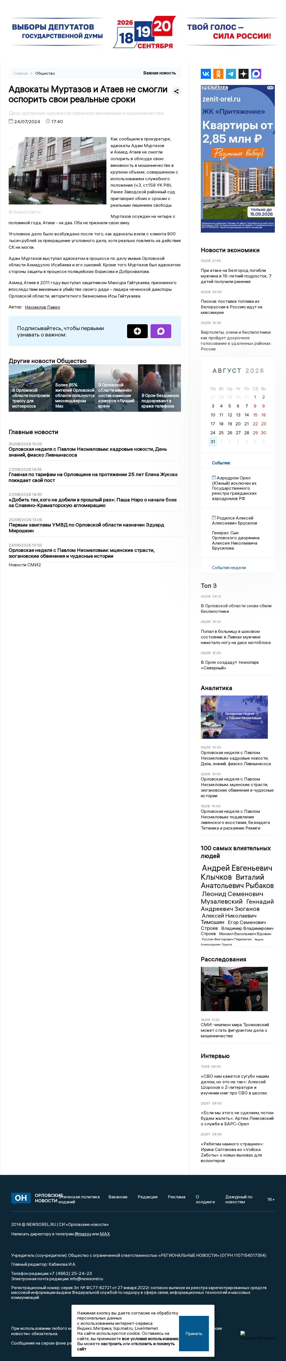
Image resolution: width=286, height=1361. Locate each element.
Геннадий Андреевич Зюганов (237, 905)
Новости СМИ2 (25, 564)
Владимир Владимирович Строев (237, 930)
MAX (105, 1233)
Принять (193, 1333)
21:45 (216, 260)
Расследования (223, 959)
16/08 (205, 806)
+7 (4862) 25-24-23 (70, 1273)
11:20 (216, 1020)
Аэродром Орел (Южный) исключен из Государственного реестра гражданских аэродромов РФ (234, 488)
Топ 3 (209, 585)
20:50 (217, 292)
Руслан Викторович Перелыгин (227, 939)
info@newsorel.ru (86, 1278)
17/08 (205, 1066)
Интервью (215, 1056)
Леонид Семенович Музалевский (232, 897)
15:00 (216, 621)
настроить (111, 1343)
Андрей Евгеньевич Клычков (236, 872)
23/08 (205, 774)
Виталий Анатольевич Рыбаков (237, 881)
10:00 (216, 747)
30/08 (206, 260)
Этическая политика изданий (79, 1199)
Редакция (148, 1196)
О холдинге (205, 1199)
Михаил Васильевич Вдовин (245, 933)
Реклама (176, 1196)
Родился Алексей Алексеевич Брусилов (234, 520)
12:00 (216, 653)
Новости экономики (230, 250)
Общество (45, 73)
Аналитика (216, 688)
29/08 (206, 621)
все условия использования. (150, 1338)
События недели (229, 567)
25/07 (205, 1103)
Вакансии (117, 1196)
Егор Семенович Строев (233, 925)
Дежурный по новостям (238, 1199)
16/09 (205, 1020)
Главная (21, 73)
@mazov (83, 1233)
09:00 (216, 1066)
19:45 (216, 323)
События (221, 462)
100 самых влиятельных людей (236, 852)
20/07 (205, 1134)
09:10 (216, 596)
